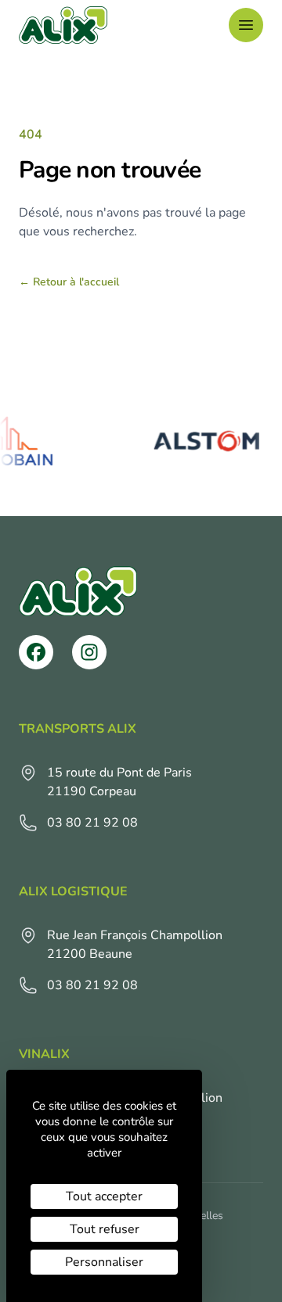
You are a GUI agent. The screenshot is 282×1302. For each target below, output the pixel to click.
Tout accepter (104, 1196)
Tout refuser (104, 1229)
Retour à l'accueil (69, 281)
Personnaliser (104, 1262)
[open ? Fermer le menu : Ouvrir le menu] (246, 25)
